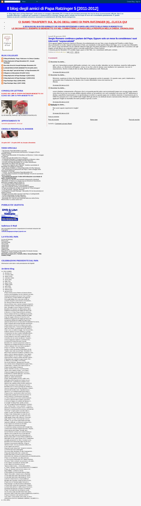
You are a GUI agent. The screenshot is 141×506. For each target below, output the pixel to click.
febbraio (7, 289)
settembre (7, 278)
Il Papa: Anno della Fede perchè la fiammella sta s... (18, 435)
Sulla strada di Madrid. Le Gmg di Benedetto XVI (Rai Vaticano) (21, 168)
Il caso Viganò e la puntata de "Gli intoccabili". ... (17, 462)
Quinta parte (5, 246)
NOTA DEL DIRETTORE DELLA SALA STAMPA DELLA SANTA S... (22, 493)
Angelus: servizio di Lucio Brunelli (13, 375)
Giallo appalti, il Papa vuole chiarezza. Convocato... (18, 417)
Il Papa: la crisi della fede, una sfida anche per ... (17, 457)
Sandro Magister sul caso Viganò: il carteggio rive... (18, 355)
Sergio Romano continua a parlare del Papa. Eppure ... (18, 357)
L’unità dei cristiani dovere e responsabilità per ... (17, 478)
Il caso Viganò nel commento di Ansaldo (14, 425)
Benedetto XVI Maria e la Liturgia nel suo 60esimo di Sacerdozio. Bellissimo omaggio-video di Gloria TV (21, 181)
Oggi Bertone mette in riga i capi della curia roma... (17, 415)
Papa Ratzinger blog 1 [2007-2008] (14, 83)
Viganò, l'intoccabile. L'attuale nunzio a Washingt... (17, 474)
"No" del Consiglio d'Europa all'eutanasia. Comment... (18, 404)
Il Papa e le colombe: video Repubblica (14, 347)
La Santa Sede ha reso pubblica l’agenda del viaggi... (18, 315)
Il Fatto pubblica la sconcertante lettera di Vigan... (17, 472)
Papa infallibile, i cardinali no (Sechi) (13, 470)
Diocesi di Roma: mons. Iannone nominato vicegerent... (19, 304)
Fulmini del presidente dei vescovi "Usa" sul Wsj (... (18, 296)
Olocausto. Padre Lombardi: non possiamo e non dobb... (19, 461)
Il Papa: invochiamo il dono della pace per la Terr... (17, 385)
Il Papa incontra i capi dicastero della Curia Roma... (18, 393)
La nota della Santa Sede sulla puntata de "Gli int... (17, 475)
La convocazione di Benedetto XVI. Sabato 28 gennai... (19, 459)
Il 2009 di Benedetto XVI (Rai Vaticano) (14, 195)
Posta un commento (53, 116)
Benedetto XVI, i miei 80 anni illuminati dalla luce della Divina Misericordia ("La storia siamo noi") (20, 198)
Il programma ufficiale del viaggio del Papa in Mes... (18, 320)
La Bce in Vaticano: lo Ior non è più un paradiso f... (17, 346)
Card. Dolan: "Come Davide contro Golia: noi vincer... (18, 496)
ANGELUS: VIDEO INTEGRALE (13, 377)
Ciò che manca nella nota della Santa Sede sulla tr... (18, 491)
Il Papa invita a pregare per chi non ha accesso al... (18, 394)
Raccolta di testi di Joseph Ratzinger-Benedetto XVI (20, 65)
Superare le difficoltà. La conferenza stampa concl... (18, 422)
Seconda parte (5, 242)
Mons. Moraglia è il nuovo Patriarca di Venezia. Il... (17, 307)
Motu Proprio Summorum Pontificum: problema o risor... (19, 352)
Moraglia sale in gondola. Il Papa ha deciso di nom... (18, 480)
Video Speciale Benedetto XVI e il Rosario (15, 158)
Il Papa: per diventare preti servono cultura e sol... (17, 469)
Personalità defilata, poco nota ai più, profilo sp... (17, 299)
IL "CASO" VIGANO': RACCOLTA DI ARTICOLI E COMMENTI (21, 467)
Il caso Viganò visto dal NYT (11, 446)
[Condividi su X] (74, 52)
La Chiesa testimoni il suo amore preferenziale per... (18, 398)
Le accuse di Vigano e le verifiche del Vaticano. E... (17, 401)
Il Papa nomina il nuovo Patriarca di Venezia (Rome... (18, 292)
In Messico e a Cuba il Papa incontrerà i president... (18, 312)
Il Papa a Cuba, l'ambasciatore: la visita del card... (17, 414)
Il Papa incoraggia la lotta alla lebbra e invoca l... (17, 372)
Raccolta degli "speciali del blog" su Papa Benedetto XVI (21, 70)
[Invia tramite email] (70, 52)
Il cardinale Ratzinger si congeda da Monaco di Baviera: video (20, 159)
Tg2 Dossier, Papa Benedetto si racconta (14, 150)
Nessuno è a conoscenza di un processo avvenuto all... (19, 409)
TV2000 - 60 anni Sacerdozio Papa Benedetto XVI (17, 172)
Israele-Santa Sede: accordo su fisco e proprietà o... (18, 454)
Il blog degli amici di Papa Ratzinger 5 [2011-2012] (52, 8)
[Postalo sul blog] (72, 52)
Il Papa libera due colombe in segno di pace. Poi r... (17, 359)
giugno (7, 283)
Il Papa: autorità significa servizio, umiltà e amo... (17, 378)
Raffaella (54, 105)
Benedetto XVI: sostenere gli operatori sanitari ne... (17, 343)
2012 (5, 271)
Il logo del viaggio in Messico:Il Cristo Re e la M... (17, 317)
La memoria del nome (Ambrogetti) (13, 449)
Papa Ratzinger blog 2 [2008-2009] (14, 80)
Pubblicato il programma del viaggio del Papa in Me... (18, 310)
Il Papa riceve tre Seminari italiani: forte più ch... (17, 482)
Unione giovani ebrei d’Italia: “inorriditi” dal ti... (16, 430)
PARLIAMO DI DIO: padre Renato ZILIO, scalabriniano (19, 438)
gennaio (7, 291)
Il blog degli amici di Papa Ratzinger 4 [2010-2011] (19, 75)
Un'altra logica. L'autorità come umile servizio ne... (17, 365)
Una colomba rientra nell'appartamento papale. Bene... (18, 364)
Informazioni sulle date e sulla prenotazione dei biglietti (17, 263)
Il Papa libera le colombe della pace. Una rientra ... (17, 373)
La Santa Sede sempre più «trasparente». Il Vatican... (18, 485)
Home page (93, 119)
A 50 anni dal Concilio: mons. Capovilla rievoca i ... (17, 389)
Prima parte (4, 241)
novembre (7, 274)
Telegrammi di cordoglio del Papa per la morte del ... (18, 344)
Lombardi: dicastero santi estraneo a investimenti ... (18, 300)
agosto (7, 279)
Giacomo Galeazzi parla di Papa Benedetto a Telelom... (19, 388)
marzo (6, 287)
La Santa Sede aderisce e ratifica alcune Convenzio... (18, 487)
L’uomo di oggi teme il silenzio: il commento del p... (17, 339)
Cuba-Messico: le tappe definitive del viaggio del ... (17, 297)
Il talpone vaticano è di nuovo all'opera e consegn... (18, 331)
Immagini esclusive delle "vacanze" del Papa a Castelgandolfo (20, 194)
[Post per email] (67, 52)
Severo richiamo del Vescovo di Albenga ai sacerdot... (18, 313)
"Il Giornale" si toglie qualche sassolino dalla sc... (17, 410)
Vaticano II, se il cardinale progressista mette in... (17, 391)
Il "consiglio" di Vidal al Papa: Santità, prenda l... (16, 402)
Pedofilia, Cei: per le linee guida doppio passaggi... (17, 420)
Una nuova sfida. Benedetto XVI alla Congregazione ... (18, 451)
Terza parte (4, 243)
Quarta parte (5, 245)
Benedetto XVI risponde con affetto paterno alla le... (18, 309)
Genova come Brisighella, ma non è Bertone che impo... (19, 294)
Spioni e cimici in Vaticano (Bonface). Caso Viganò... (18, 354)
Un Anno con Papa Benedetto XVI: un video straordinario (19, 162)
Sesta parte (4, 248)
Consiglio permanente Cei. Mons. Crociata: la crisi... (18, 440)
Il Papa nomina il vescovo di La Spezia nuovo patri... (18, 325)
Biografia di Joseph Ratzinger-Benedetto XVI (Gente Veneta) (19, 251)
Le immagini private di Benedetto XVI (13, 183)
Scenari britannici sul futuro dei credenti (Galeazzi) (17, 431)
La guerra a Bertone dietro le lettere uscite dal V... (17, 399)
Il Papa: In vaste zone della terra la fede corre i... (17, 412)
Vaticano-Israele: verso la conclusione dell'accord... (18, 444)
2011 (5, 500)
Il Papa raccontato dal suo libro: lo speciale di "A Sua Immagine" (21, 188)
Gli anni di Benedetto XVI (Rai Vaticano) (14, 196)
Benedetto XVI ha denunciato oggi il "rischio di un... (17, 441)
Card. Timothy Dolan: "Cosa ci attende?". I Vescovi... (18, 406)
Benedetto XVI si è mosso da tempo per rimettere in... (18, 386)
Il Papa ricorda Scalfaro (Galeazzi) (13, 367)
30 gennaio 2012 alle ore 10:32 (61, 102)
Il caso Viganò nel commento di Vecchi (14, 464)
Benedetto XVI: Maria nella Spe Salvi (13, 163)
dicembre (7, 273)
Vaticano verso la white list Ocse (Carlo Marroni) (17, 433)
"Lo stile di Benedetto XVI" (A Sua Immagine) (15, 185)
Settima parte (5, 249)
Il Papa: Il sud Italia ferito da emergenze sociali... (17, 490)
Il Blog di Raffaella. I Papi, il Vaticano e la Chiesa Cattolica (21, 58)
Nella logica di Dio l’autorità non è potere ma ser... (17, 380)
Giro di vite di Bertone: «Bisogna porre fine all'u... (17, 362)
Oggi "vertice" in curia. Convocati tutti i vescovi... (17, 419)
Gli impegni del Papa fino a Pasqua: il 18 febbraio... (17, 488)
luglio (6, 281)
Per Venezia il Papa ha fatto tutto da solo (15, 302)
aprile (6, 286)
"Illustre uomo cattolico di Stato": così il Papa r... (17, 370)
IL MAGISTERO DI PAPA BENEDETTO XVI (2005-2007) (20, 68)
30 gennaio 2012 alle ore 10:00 (61, 72)
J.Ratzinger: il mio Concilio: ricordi (11, 252)
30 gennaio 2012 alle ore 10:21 (61, 85)
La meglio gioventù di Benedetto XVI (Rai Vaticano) (17, 160)
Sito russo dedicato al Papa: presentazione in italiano (18, 186)
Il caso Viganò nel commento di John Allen (15, 423)
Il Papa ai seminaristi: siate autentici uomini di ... (17, 495)
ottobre (7, 276)
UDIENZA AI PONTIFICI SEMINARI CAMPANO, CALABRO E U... (21, 498)
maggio (7, 284)
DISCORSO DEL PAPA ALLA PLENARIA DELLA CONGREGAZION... (22, 456)
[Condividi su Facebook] (76, 52)
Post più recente (53, 119)
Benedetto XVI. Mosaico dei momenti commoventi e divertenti (20, 179)
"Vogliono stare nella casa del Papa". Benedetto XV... (18, 351)
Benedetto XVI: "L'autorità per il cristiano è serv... (17, 381)
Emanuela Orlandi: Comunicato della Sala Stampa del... (19, 305)
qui (54, 43)
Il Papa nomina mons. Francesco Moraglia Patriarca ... (18, 326)
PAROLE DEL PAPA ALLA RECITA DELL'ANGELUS (18, 383)
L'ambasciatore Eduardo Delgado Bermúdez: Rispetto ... (19, 428)
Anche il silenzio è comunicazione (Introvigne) (16, 396)
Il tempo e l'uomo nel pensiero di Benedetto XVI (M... (18, 349)
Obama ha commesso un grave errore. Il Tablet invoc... (19, 407)
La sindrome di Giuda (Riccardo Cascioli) (15, 341)
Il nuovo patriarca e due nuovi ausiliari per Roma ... (17, 336)
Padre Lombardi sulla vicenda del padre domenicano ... (19, 323)
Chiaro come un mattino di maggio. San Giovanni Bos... (19, 330)
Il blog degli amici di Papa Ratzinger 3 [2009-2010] (19, 78)
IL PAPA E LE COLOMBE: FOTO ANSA (14, 360)
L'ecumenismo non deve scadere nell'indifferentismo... (18, 333)
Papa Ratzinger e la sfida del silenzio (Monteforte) (17, 483)
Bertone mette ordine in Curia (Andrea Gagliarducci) (18, 436)
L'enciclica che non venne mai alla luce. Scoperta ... (18, 338)
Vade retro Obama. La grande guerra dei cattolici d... (18, 328)
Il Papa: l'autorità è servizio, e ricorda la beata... (17, 368)
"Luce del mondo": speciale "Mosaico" (13, 189)
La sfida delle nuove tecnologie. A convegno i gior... (17, 334)
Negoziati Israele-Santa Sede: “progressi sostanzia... (18, 448)
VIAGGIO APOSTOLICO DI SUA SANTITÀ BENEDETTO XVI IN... (22, 322)
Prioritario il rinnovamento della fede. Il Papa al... (17, 443)
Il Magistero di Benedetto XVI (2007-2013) (17, 73)
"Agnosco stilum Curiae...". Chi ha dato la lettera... (17, 466)
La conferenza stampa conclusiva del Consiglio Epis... (18, 427)
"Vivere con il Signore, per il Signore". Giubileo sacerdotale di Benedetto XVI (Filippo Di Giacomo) (20, 165)
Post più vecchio (134, 119)
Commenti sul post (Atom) (63, 123)
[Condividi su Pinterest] (78, 52)
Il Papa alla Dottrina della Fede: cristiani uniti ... (16, 453)
